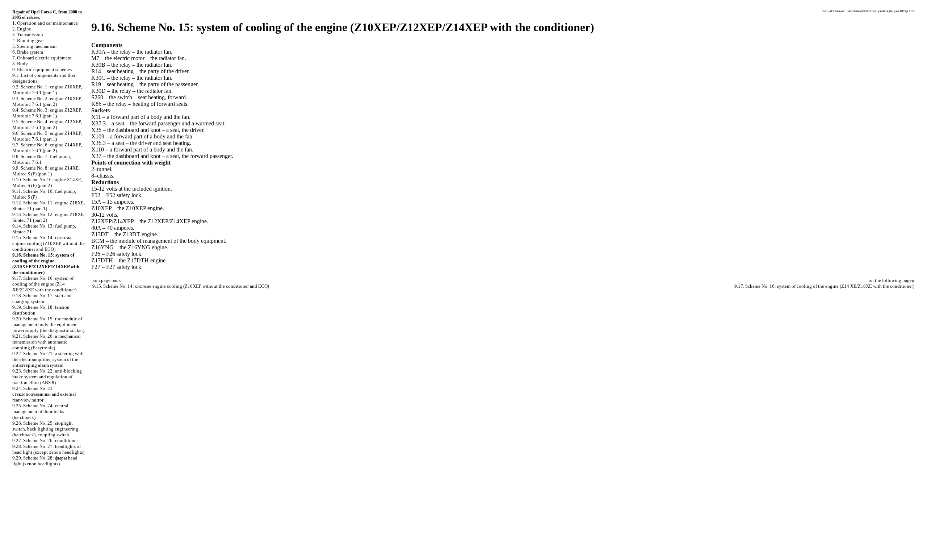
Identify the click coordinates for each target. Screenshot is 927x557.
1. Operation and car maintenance (45, 23)
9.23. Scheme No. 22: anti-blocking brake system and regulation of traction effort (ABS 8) (47, 376)
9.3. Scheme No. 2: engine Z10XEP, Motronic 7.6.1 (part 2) (47, 101)
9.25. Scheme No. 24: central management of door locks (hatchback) (40, 411)
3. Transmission (27, 34)
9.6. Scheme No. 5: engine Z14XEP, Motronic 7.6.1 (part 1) (47, 136)
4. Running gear (28, 40)
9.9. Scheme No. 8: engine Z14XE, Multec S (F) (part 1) (46, 170)
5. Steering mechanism (34, 46)
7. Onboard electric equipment (42, 58)
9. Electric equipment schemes (42, 69)
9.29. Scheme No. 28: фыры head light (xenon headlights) (44, 460)
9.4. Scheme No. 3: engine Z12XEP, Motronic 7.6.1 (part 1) (47, 113)
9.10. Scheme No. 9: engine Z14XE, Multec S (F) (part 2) (47, 182)
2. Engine (21, 29)
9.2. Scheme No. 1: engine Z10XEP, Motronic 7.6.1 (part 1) (47, 89)
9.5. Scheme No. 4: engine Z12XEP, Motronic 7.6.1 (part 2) (47, 124)
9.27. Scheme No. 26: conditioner (45, 440)
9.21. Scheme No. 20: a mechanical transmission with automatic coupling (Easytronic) (46, 341)
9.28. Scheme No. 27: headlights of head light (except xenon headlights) (48, 449)
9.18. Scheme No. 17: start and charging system (42, 298)
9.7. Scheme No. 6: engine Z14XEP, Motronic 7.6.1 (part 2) (47, 147)
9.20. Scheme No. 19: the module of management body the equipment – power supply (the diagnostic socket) (48, 324)
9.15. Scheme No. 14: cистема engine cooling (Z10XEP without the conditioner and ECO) (48, 243)
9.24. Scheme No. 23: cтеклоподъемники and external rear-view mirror (44, 394)
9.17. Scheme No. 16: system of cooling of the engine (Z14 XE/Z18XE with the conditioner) (44, 283)
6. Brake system (27, 52)
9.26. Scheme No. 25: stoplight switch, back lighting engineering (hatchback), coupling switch (45, 428)
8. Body (20, 63)
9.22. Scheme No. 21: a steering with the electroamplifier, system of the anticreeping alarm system (48, 359)
